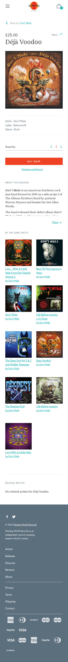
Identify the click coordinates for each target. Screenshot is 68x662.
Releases (10, 556)
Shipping (10, 601)
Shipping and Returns (32, 169)
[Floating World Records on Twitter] (14, 517)
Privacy (9, 587)
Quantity (10, 146)
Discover (10, 563)
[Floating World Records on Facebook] (7, 517)
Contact (10, 608)
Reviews (10, 569)
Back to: (20, 23)
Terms (8, 594)
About (8, 576)
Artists (9, 549)
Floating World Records (25, 524)
